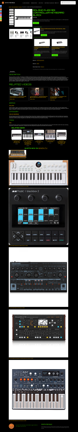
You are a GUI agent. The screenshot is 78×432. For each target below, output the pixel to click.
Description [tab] (12, 71)
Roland (20, 7)
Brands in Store (34, 2)
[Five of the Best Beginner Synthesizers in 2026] (38, 390)
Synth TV (43, 148)
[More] (1, 20)
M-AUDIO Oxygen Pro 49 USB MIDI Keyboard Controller (58, 48)
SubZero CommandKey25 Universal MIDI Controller (61, 142)
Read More (36, 23)
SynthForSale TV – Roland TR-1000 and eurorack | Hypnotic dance (18, 97)
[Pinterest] (1, 13)
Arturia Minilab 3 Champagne (50, 141)
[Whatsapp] (1, 19)
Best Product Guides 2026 (49, 2)
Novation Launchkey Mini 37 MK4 (39, 141)
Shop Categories (26, 2)
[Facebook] (1, 6)
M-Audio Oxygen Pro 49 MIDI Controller (16, 141)
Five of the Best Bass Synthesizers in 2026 (17, 307)
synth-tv (57, 2)
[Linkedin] (1, 11)
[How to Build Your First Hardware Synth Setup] (17, 154)
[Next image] (31, 18)
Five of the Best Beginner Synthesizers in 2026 (17, 420)
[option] (11, 16)
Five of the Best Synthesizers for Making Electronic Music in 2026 (21, 358)
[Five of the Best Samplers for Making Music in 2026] (38, 216)
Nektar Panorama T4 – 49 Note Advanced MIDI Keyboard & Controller (28, 142)
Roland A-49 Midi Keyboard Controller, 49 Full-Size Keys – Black (53, 28)
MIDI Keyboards (15, 7)
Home (10, 7)
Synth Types (41, 2)
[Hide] (0, 22)
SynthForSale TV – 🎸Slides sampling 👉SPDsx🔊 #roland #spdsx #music (39, 97)
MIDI (38, 63)
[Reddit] (1, 9)
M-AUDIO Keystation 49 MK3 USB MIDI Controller (41, 48)
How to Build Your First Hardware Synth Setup (17, 158)
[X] (1, 8)
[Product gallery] (23, 18)
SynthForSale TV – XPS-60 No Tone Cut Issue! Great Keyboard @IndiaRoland (58, 97)
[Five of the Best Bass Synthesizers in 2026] (38, 277)
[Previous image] (16, 18)
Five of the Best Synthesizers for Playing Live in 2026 (18, 186)
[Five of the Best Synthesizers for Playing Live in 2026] (38, 173)
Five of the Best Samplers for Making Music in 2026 (18, 245)
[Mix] (1, 17)
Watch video (52, 99)
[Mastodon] (1, 15)
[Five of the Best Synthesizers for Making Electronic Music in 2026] (38, 333)
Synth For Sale (10, 2)
